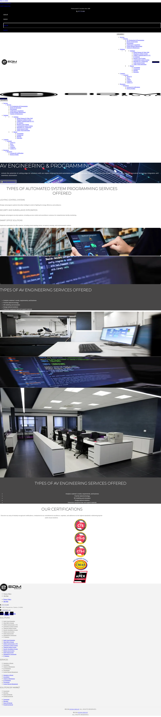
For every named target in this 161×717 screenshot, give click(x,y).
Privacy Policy (7, 594)
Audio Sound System (139, 63)
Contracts (129, 81)
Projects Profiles (131, 88)
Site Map (6, 596)
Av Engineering (7, 668)
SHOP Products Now (5, 6)
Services (122, 37)
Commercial (136, 69)
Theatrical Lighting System (140, 54)
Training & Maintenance (133, 47)
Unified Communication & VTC (142, 55)
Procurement (130, 43)
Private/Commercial (8, 696)
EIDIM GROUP (74, 709)
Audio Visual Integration (139, 64)
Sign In (5, 19)
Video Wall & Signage (8, 623)
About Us (129, 76)
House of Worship (7, 694)
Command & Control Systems (141, 60)
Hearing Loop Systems (139, 58)
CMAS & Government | (5, 3)
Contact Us (130, 82)
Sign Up (5, 14)
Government (136, 67)
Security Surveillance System (10, 630)
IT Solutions (136, 57)
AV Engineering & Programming (135, 40)
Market (132, 66)
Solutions (122, 49)
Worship (135, 70)
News (128, 78)
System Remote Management (134, 46)
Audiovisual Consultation (133, 44)
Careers (129, 79)
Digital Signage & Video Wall (141, 52)
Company (122, 73)
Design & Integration (132, 41)
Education (136, 72)
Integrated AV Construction (140, 61)
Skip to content (4, 0)
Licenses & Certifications (133, 87)
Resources (122, 84)
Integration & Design (8, 663)
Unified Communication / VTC (10, 624)
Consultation (6, 665)
